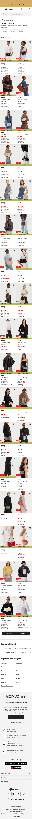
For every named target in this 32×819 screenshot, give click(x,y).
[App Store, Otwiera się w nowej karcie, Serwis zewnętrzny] (21, 763)
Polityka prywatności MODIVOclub (10, 814)
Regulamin (8, 809)
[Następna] (30, 3)
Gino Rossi (4, 663)
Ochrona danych (16, 816)
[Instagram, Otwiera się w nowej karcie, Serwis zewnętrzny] (8, 794)
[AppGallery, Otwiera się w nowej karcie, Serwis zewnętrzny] (16, 767)
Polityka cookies (25, 814)
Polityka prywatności (15, 811)
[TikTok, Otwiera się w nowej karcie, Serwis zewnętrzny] (24, 794)
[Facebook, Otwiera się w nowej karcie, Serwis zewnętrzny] (19, 794)
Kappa (18, 674)
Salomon (19, 663)
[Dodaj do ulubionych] (14, 42)
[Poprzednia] (2, 3)
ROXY (18, 678)
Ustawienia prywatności (19, 809)
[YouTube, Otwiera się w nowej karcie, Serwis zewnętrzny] (13, 794)
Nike (2, 678)
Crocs (18, 671)
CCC (17, 667)
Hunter (3, 667)
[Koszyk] (29, 9)
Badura (3, 674)
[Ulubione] (25, 9)
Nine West (4, 682)
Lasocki (3, 671)
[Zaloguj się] (21, 9)
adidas (18, 682)
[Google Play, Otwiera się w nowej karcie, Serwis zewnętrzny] (10, 763)
